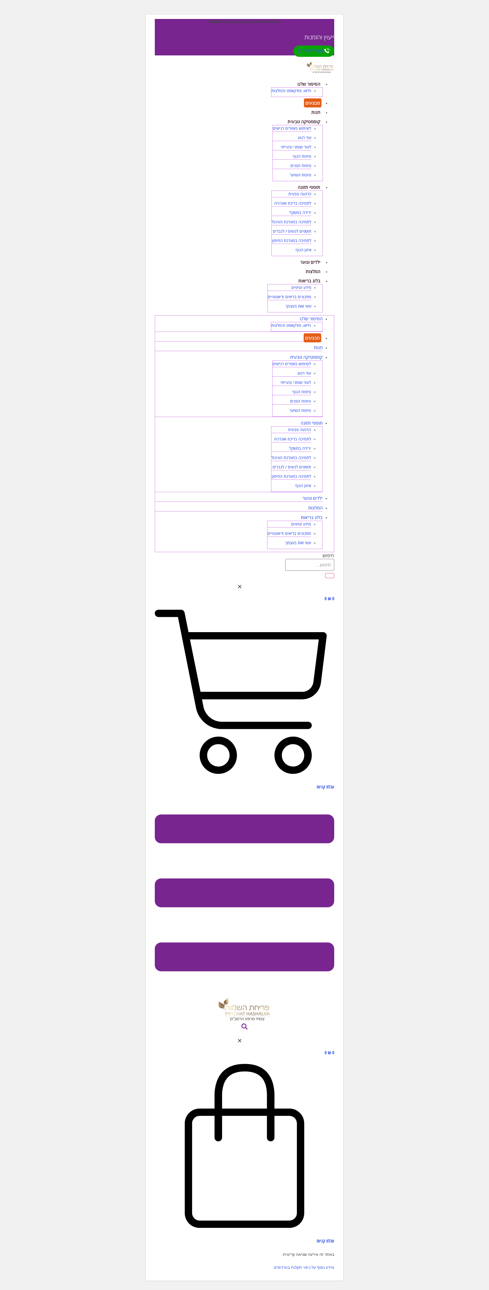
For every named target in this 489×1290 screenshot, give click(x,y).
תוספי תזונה (309, 187)
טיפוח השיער (300, 175)
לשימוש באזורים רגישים (292, 128)
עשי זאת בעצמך (298, 306)
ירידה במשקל (300, 212)
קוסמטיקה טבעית (304, 121)
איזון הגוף (303, 249)
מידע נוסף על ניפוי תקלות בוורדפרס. (303, 1267)
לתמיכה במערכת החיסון (291, 240)
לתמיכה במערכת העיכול (291, 221)
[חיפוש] (329, 575)
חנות (315, 112)
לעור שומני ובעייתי (296, 147)
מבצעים (312, 103)
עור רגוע (304, 137)
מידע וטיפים (301, 287)
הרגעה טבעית (299, 193)
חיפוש (328, 556)
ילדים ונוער (310, 262)
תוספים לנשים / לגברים (292, 231)
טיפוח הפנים (300, 165)
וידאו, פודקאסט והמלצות (291, 90)
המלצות (313, 271)
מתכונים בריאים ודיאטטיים (289, 296)
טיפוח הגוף (302, 156)
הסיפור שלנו (308, 84)
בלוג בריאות (309, 281)
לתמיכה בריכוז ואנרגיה (292, 203)
